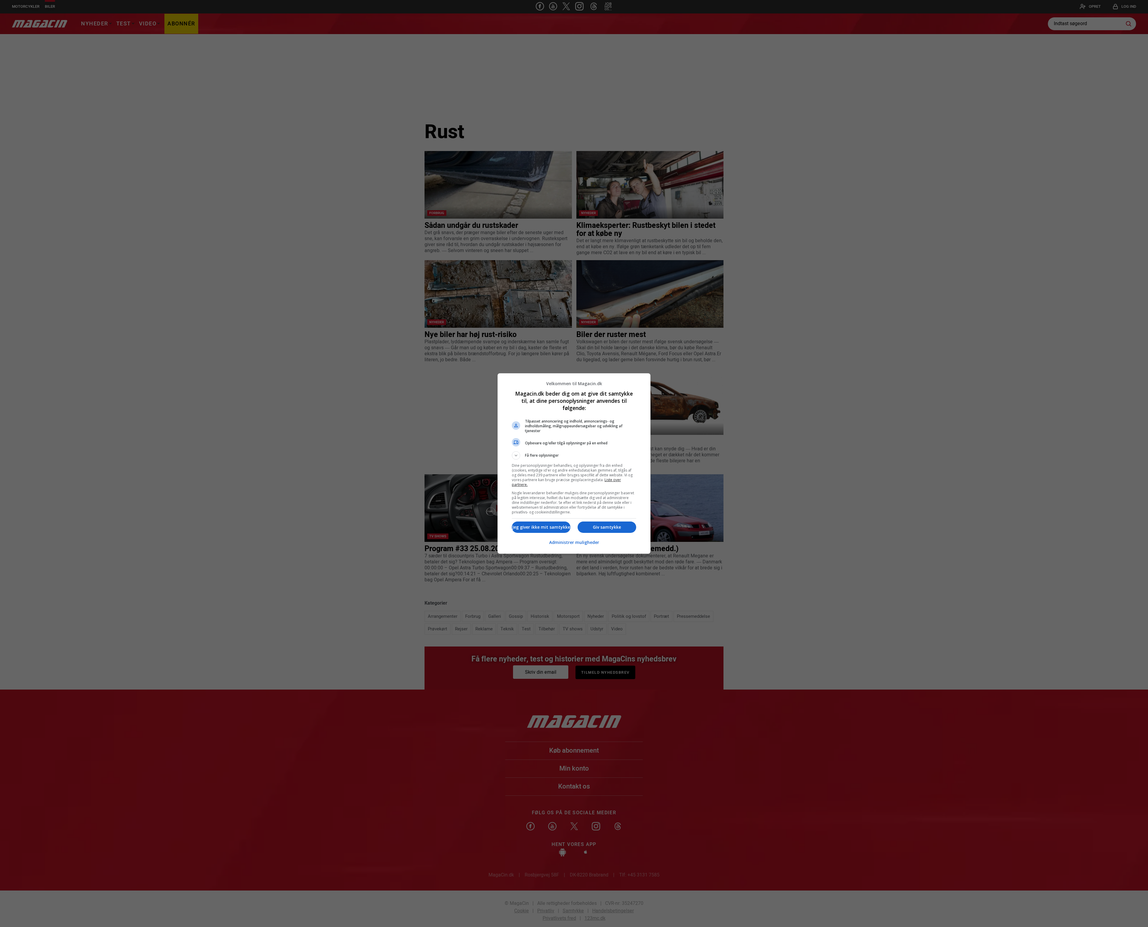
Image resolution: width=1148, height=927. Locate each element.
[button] (574, 455)
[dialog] (574, 463)
